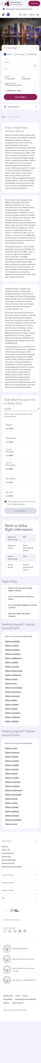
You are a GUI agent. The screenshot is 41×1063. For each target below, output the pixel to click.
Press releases (7, 853)
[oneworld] (8, 15)
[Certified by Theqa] (11, 912)
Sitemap (6, 1003)
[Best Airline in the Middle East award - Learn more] (7, 980)
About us (5, 846)
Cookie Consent (17, 1003)
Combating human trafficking (25, 999)
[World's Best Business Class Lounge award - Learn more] (7, 969)
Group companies (8, 875)
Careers (4, 850)
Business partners (8, 890)
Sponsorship (6, 856)
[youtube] (19, 931)
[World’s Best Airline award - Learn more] (7, 948)
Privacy (25, 995)
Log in (25, 14)
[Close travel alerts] (37, 9)
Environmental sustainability (12, 866)
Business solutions (8, 882)
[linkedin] (15, 931)
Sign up (32, 14)
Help (3, 898)
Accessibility (7, 999)
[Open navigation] (37, 14)
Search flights (20, 511)
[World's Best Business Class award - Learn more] (7, 959)
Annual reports (7, 863)
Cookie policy (8, 995)
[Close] (2, 3)
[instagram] (24, 931)
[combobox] (20, 409)
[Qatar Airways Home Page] (3, 15)
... (7, 117)
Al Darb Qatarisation (9, 860)
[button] (21, 589)
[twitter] (10, 931)
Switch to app (34, 3)
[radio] (20, 425)
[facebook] (5, 931)
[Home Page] (3, 117)
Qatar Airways (6, 841)
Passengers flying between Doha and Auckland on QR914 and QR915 (20, 9)
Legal (18, 995)
